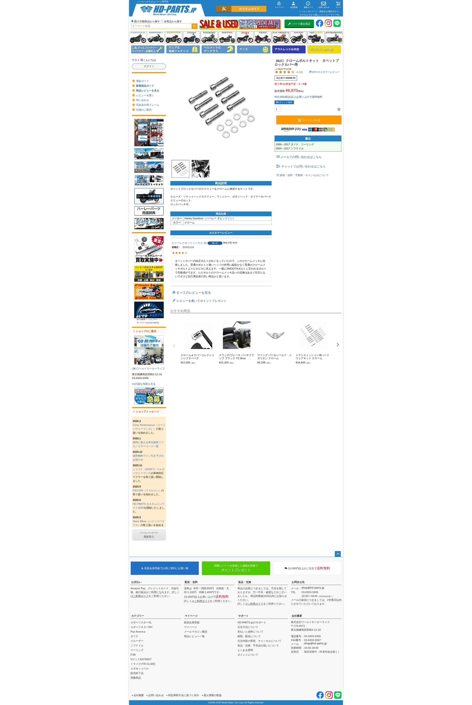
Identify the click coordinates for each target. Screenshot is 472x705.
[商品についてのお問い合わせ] (299, 156)
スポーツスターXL (141, 622)
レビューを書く (145, 95)
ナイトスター (173, 37)
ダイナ (245, 37)
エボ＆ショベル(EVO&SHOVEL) (334, 37)
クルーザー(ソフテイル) (191, 37)
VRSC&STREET (316, 37)
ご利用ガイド (141, 596)
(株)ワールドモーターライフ (148, 368)
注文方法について (247, 627)
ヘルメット (218, 49)
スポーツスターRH (141, 627)
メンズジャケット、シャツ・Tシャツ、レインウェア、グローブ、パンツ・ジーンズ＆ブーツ (183, 49)
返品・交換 (244, 582)
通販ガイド (142, 80)
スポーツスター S (155, 37)
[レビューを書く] (199, 300)
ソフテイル (227, 37)
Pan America (280, 37)
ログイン (149, 66)
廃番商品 (136, 677)
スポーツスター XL (138, 37)
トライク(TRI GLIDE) (262, 37)
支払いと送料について (250, 631)
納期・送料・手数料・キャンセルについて (304, 175)
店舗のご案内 (144, 109)
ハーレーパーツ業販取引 (149, 534)
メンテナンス (147, 49)
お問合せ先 (298, 582)
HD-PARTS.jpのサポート (251, 622)
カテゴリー (137, 615)
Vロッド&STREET (141, 659)
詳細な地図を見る (145, 383)
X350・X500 (298, 37)
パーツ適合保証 (301, 23)
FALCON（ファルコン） (147, 490)
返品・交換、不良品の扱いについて (258, 645)
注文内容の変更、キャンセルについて (259, 640)
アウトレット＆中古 (289, 49)
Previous (174, 345)
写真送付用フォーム (147, 104)
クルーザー (137, 640)
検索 (194, 26)
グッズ (253, 49)
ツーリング (209, 37)
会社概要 (297, 615)
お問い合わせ (156, 695)
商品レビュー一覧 (194, 636)
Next (337, 344)
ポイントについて (247, 654)
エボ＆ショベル (140, 668)
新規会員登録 (191, 622)
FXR (133, 654)
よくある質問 (245, 650)
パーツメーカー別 (324, 49)
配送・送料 (191, 582)
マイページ (191, 615)
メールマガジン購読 (195, 631)
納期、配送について (249, 636)
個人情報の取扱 (213, 695)
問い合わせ (142, 100)
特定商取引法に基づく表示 (183, 695)
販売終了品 (137, 673)
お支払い (136, 582)
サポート (243, 615)
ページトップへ (338, 554)
